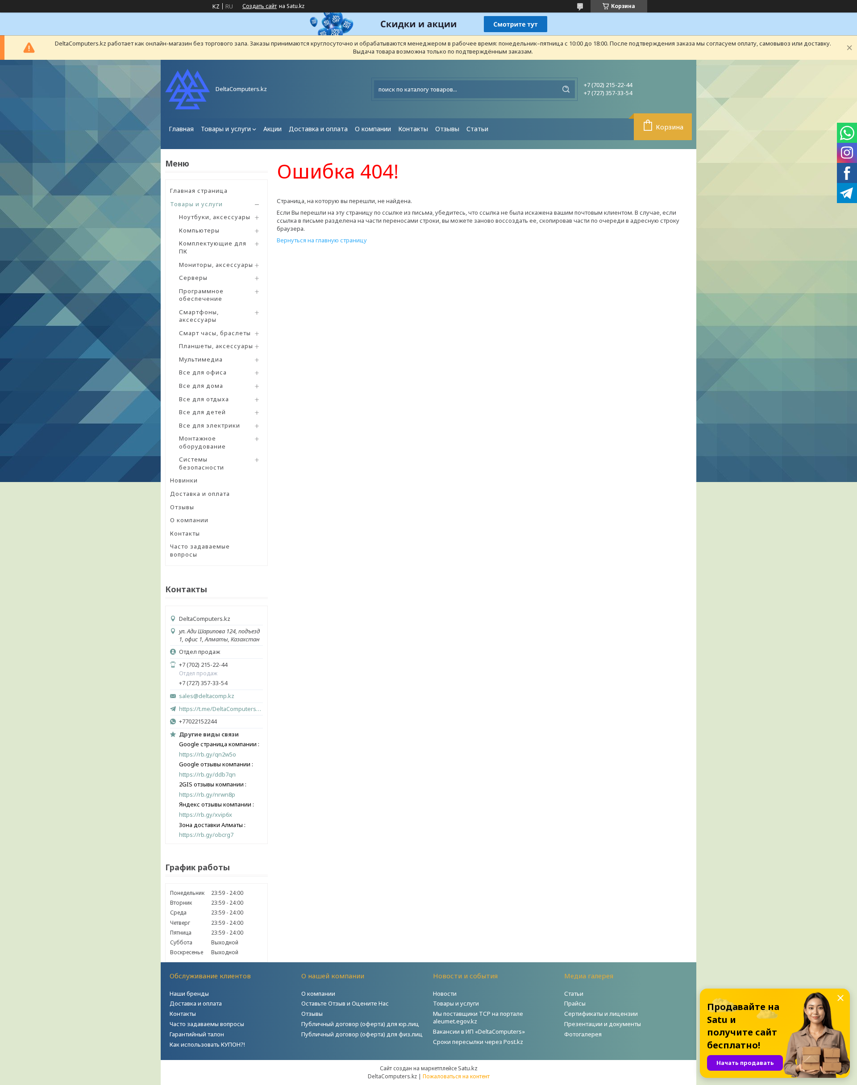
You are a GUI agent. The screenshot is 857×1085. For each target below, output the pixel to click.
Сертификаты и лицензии (601, 1014)
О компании (373, 129)
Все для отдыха (204, 399)
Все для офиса (203, 372)
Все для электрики (209, 425)
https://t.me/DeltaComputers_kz (221, 709)
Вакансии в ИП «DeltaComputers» (479, 1031)
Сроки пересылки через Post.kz (478, 1042)
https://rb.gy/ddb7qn (207, 774)
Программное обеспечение (201, 295)
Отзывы (447, 129)
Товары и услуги (226, 129)
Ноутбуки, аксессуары (214, 217)
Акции (272, 129)
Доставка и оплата (318, 129)
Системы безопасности (201, 463)
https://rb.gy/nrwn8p (207, 794)
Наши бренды (189, 993)
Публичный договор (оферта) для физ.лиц (362, 1034)
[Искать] (566, 89)
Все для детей (202, 412)
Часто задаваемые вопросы (200, 550)
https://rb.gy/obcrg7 (206, 835)
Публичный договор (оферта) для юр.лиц (360, 1024)
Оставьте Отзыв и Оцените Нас (345, 1003)
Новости (445, 993)
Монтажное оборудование (202, 442)
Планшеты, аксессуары (216, 346)
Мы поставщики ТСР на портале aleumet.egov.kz (478, 1017)
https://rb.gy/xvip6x (205, 815)
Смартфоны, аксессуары (199, 316)
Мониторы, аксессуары (216, 265)
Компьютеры (199, 230)
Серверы (193, 278)
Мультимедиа (201, 359)
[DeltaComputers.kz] (187, 89)
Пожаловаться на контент (456, 1076)
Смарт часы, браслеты (215, 333)
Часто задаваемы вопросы (207, 1024)
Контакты (413, 129)
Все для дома (201, 386)
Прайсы (575, 1003)
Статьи (477, 129)
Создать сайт (259, 6)
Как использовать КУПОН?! (207, 1044)
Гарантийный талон (197, 1034)
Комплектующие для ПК (212, 247)
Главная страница (199, 191)
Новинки (184, 480)
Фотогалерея (583, 1034)
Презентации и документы (602, 1024)
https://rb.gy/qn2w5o (207, 754)
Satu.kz (468, 1068)
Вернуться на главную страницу (322, 240)
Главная (181, 129)
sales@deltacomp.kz (206, 696)
